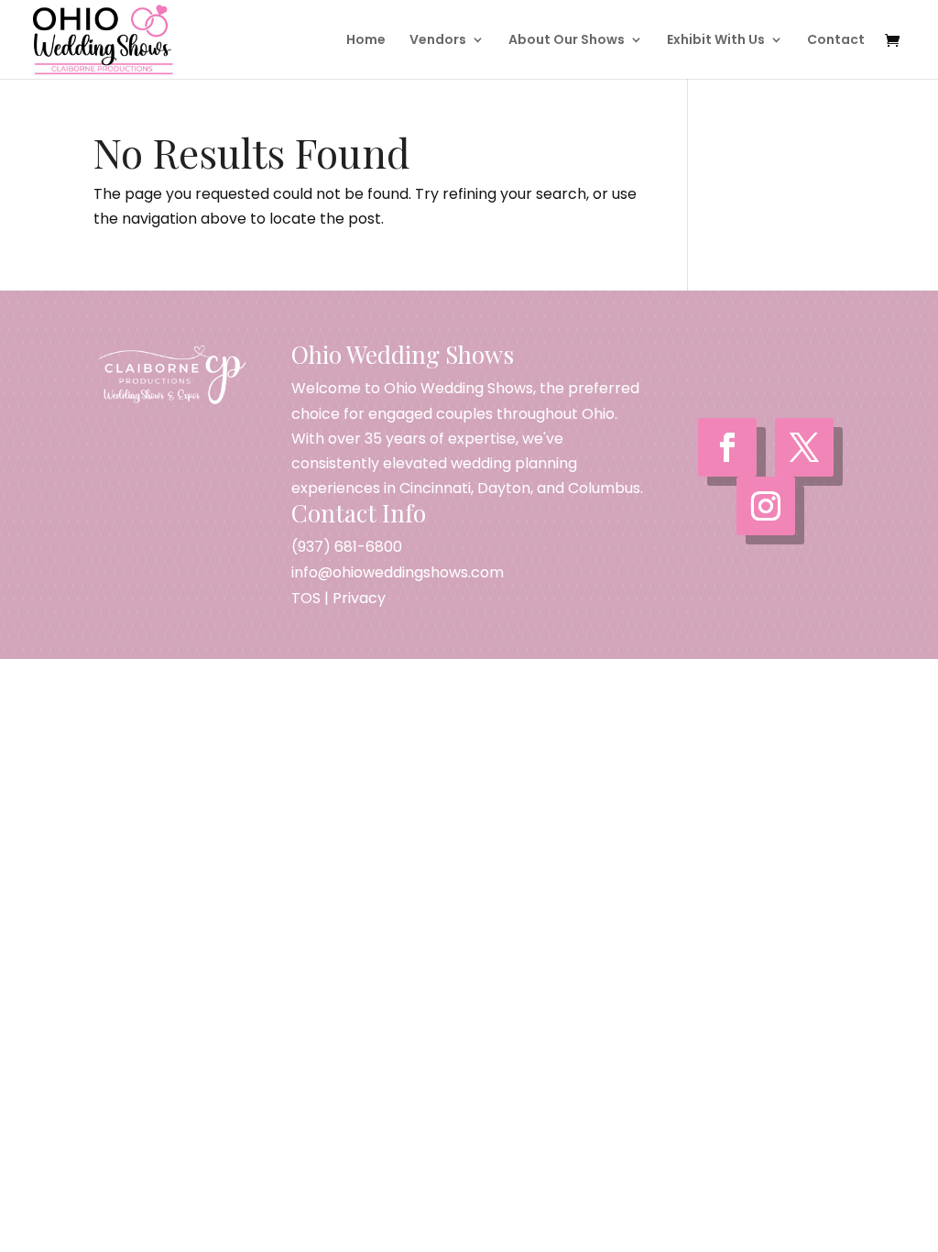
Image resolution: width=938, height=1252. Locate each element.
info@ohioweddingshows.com (397, 572)
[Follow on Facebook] (727, 447)
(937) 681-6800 (346, 546)
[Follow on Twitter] (804, 447)
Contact (836, 41)
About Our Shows (566, 41)
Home (366, 41)
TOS (306, 598)
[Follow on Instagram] (765, 506)
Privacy (359, 598)
